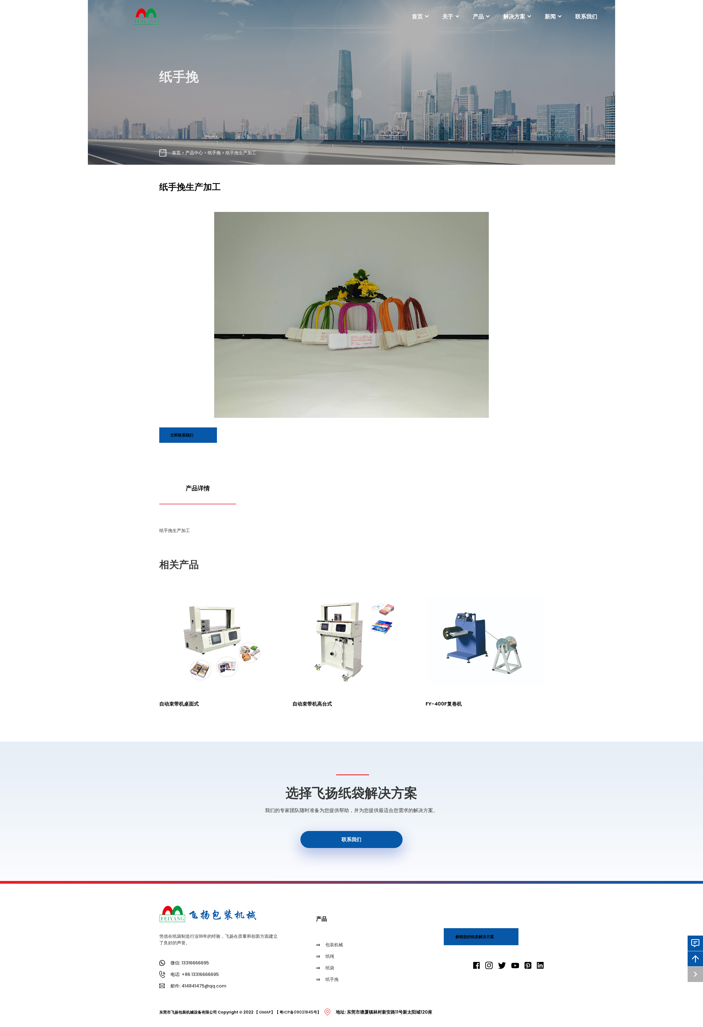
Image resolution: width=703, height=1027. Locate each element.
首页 (417, 16)
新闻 (550, 16)
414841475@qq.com (204, 986)
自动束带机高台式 (312, 703)
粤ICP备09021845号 (298, 1012)
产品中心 (194, 153)
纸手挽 (214, 153)
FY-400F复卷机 (444, 703)
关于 (447, 16)
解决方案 (514, 16)
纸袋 (329, 968)
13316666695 (195, 963)
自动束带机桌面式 (179, 703)
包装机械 (334, 945)
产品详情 (198, 488)
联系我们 (586, 16)
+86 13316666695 (200, 974)
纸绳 (329, 956)
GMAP (265, 1012)
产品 (478, 16)
